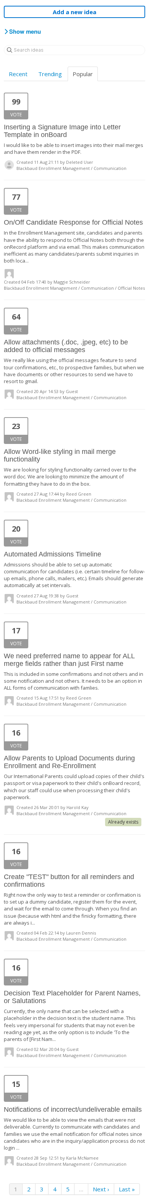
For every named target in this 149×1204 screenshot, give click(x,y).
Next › (101, 1189)
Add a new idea (74, 12)
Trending (50, 74)
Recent (18, 74)
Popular (83, 74)
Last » (127, 1189)
